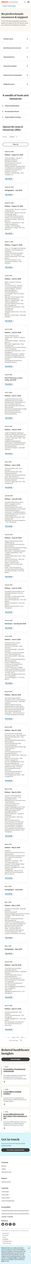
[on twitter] (10, 1224)
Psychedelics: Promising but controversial (14, 1070)
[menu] (28, 2)
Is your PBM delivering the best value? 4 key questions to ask (15, 1116)
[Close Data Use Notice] (29, 1248)
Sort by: (5, 137)
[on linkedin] (2, 1224)
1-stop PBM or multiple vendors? (12, 1093)
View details (9, 179)
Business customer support (9, 6)
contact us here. (6, 1145)
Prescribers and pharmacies (15, 1150)
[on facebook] (6, 1224)
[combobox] (14, 136)
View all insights (16, 1059)
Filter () (15, 144)
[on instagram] (13, 1224)
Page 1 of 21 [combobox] (15, 1037)
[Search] (25, 2)
